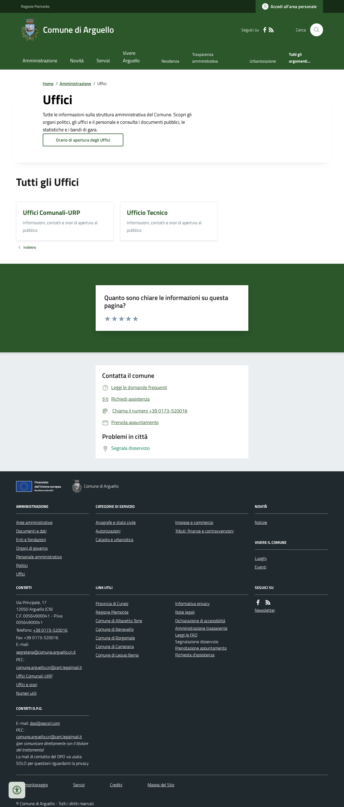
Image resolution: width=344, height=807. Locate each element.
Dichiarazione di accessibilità (200, 620)
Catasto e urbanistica (114, 539)
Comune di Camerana (115, 646)
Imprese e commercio (194, 522)
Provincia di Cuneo (112, 603)
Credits (116, 784)
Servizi (103, 60)
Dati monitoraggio (32, 784)
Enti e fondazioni (31, 539)
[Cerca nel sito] (314, 29)
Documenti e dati (31, 531)
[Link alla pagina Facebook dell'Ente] (258, 602)
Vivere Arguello (131, 56)
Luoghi (261, 558)
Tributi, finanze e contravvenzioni (204, 531)
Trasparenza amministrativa (205, 57)
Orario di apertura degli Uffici (83, 140)
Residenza (170, 61)
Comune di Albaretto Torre (119, 620)
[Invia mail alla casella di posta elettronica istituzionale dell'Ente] (46, 652)
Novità (77, 60)
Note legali (185, 612)
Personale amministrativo (39, 556)
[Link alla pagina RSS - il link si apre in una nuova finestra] (271, 30)
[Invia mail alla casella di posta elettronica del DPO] (45, 723)
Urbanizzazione (263, 61)
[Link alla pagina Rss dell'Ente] (268, 602)
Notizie (261, 522)
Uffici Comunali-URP (34, 676)
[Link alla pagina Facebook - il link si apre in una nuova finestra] (264, 30)
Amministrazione (40, 60)
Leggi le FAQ (186, 635)
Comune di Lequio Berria (117, 655)
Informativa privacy (192, 603)
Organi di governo (32, 548)
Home (48, 83)
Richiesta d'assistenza (194, 655)
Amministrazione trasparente (201, 628)
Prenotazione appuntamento (201, 648)
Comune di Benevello (115, 629)
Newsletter (265, 610)
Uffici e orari (26, 684)
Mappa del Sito (161, 784)
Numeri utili (26, 693)
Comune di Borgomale (115, 638)
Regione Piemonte (35, 6)
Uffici (20, 574)
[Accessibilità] (17, 790)
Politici (22, 565)
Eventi (260, 567)
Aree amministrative (34, 522)
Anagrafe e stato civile (116, 522)
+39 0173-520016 (50, 630)
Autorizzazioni (108, 531)
